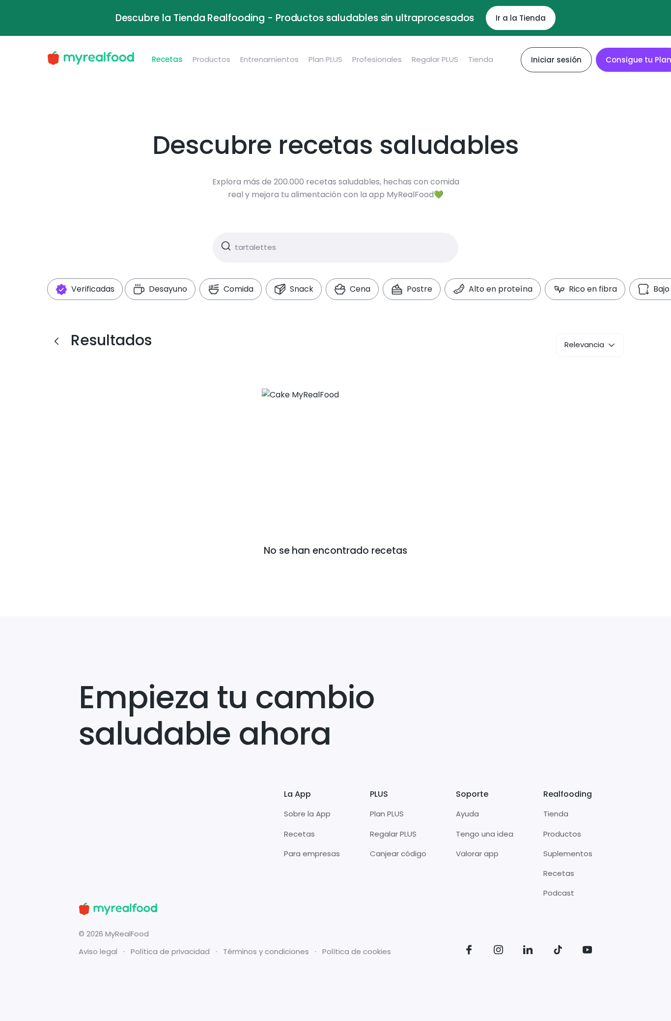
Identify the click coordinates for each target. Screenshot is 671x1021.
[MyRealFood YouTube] (587, 951)
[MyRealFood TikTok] (558, 951)
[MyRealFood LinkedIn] (528, 951)
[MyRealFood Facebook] (469, 951)
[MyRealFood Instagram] (498, 951)
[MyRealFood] (90, 60)
